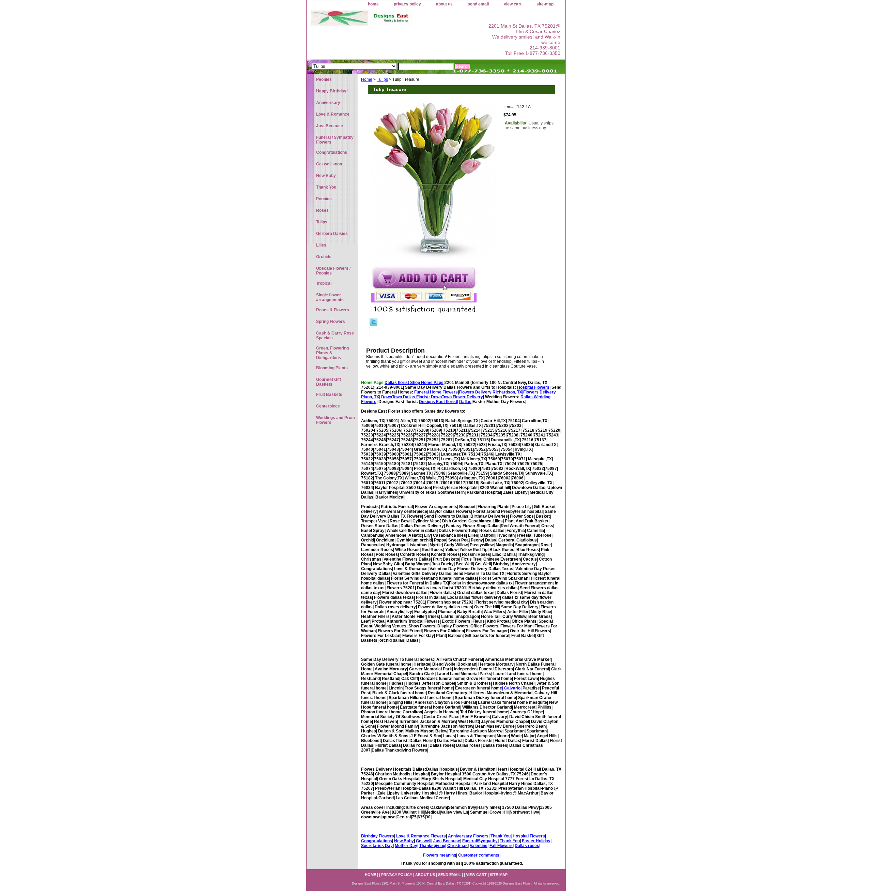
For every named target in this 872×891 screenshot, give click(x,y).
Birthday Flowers (377, 836)
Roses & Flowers (332, 310)
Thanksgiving (432, 845)
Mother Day (406, 845)
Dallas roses (527, 845)
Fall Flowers (501, 845)
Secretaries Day (377, 845)
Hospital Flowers (533, 387)
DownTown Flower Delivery (457, 397)
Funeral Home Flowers (436, 392)
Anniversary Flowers (468, 836)
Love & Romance (332, 114)
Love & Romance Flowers (421, 836)
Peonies (324, 79)
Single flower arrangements (330, 297)
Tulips (382, 79)
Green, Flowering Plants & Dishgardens (332, 353)
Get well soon (329, 164)
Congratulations (376, 840)
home (373, 4)
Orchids (323, 256)
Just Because (446, 840)
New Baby (404, 840)
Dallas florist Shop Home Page (414, 382)
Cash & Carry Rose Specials (335, 335)
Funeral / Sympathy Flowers (335, 140)
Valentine (478, 845)
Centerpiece (328, 406)
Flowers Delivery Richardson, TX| (491, 392)
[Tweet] (373, 324)
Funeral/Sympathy (480, 840)
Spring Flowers (330, 321)
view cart (512, 4)
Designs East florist (438, 401)
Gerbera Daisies (332, 233)
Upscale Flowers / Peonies (333, 271)
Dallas (465, 401)
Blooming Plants (332, 368)
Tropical (323, 283)
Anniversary (328, 102)
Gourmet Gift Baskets (328, 382)
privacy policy (407, 4)
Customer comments (478, 855)
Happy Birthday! (332, 91)
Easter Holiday (536, 840)
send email (478, 4)
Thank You (500, 836)
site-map (545, 4)
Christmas (457, 845)
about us (444, 4)
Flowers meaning (439, 855)
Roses (322, 210)
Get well (423, 840)
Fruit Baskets (329, 394)
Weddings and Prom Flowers (335, 420)
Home (366, 79)
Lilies (321, 245)
